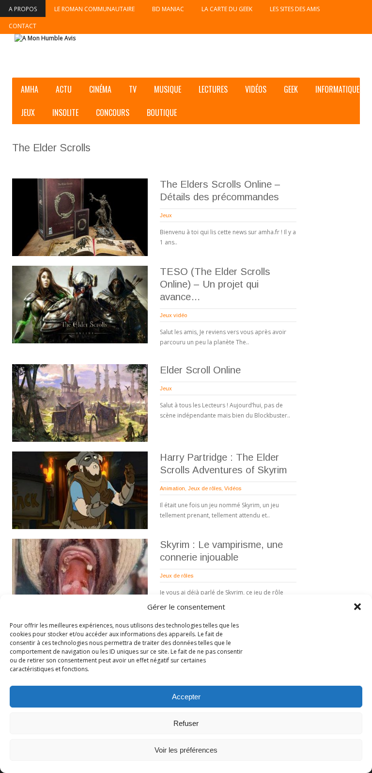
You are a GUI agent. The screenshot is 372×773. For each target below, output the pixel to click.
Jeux (28, 112)
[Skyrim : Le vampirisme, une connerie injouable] (80, 577)
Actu (64, 89)
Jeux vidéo (173, 315)
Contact (22, 26)
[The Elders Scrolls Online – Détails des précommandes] (80, 217)
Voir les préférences (186, 750)
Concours (112, 112)
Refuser (186, 723)
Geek (291, 89)
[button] (357, 607)
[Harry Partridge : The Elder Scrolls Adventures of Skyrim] (80, 490)
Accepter (186, 696)
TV (133, 89)
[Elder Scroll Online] (80, 403)
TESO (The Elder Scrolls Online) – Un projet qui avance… (215, 284)
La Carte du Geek (227, 9)
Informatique (337, 89)
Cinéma (100, 89)
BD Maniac (168, 9)
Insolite (65, 112)
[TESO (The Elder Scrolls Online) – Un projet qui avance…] (80, 304)
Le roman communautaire (94, 9)
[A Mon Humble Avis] (45, 38)
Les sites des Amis (295, 9)
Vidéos (255, 89)
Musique (167, 89)
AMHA (29, 89)
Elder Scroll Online (200, 370)
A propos (23, 9)
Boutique (162, 112)
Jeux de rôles (204, 488)
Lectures (213, 89)
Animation (172, 488)
